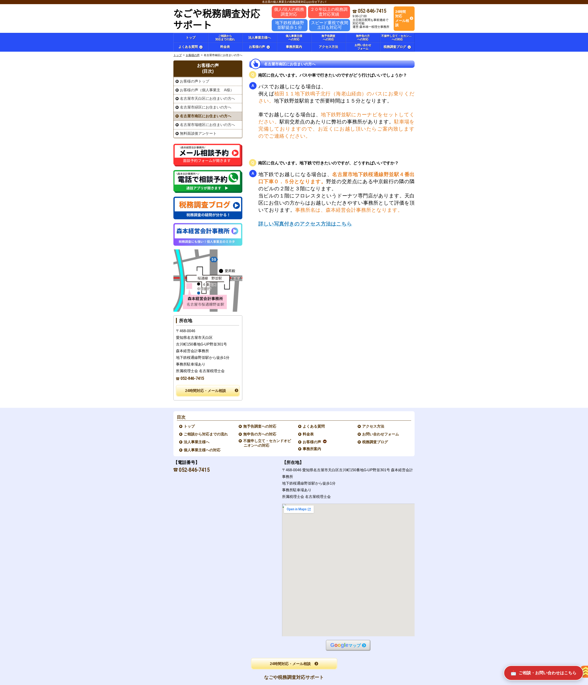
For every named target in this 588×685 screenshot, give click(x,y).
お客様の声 (193, 55)
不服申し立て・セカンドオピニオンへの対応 (267, 443)
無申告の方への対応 (260, 434)
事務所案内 (312, 449)
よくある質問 (314, 426)
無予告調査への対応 (260, 426)
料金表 (308, 434)
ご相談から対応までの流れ (206, 434)
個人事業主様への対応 (202, 450)
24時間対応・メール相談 (205, 391)
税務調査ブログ (375, 442)
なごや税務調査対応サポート (294, 677)
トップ (190, 37)
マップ (345, 645)
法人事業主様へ (196, 442)
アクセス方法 (373, 426)
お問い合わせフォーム (381, 434)
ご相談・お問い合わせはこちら (548, 673)
